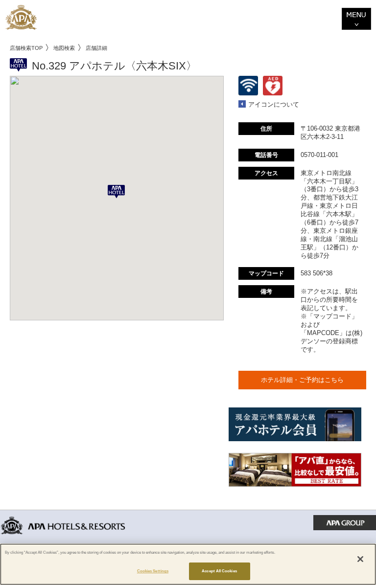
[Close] (360, 559)
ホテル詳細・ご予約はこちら (302, 379)
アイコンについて (273, 104)
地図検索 (64, 48)
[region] (188, 564)
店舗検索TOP (26, 48)
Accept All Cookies (219, 571)
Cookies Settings (152, 571)
